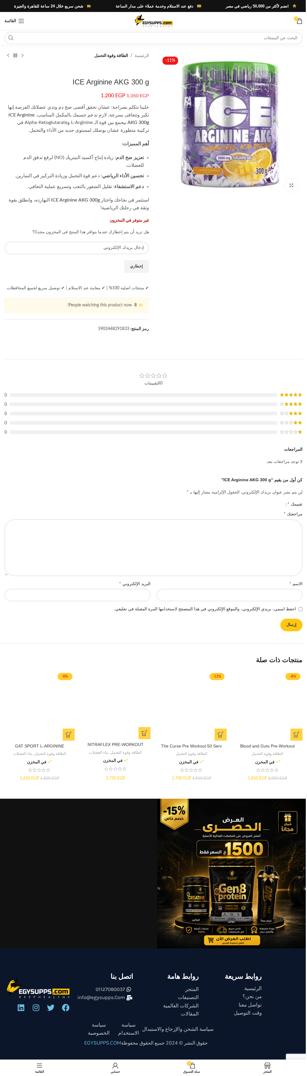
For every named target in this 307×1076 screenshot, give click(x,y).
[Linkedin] (20, 1006)
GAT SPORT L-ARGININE (39, 745)
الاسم (291, 583)
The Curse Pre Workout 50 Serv (188, 745)
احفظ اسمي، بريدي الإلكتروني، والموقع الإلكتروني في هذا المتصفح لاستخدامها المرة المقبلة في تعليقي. (200, 609)
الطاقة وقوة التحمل (109, 56)
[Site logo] (151, 21)
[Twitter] (50, 1006)
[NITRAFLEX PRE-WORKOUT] (113, 704)
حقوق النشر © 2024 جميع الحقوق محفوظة (162, 1042)
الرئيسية (140, 56)
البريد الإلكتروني (132, 583)
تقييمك (290, 504)
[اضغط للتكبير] (287, 183)
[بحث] (10, 38)
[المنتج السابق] (22, 55)
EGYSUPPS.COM (100, 1042)
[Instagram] (35, 1006)
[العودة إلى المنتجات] (15, 55)
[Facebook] (65, 1006)
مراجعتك (288, 513)
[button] (292, 733)
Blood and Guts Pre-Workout (263, 745)
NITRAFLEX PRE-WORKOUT (114, 743)
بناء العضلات (97, 751)
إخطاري (134, 266)
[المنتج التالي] (8, 55)
